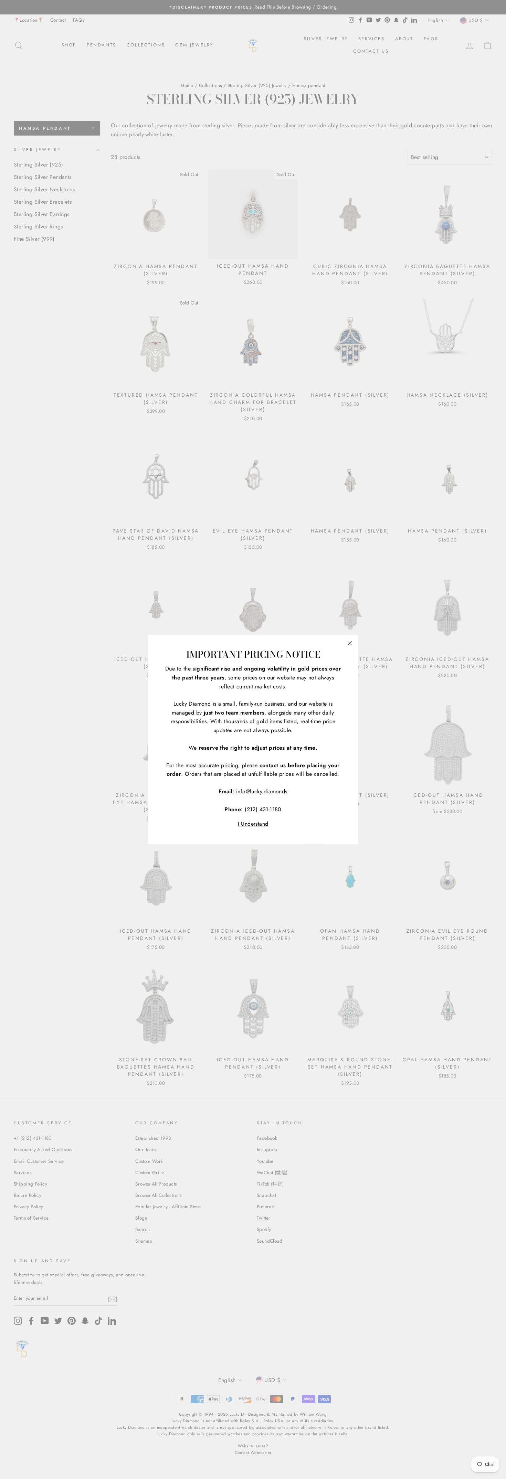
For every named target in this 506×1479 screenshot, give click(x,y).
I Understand (253, 824)
